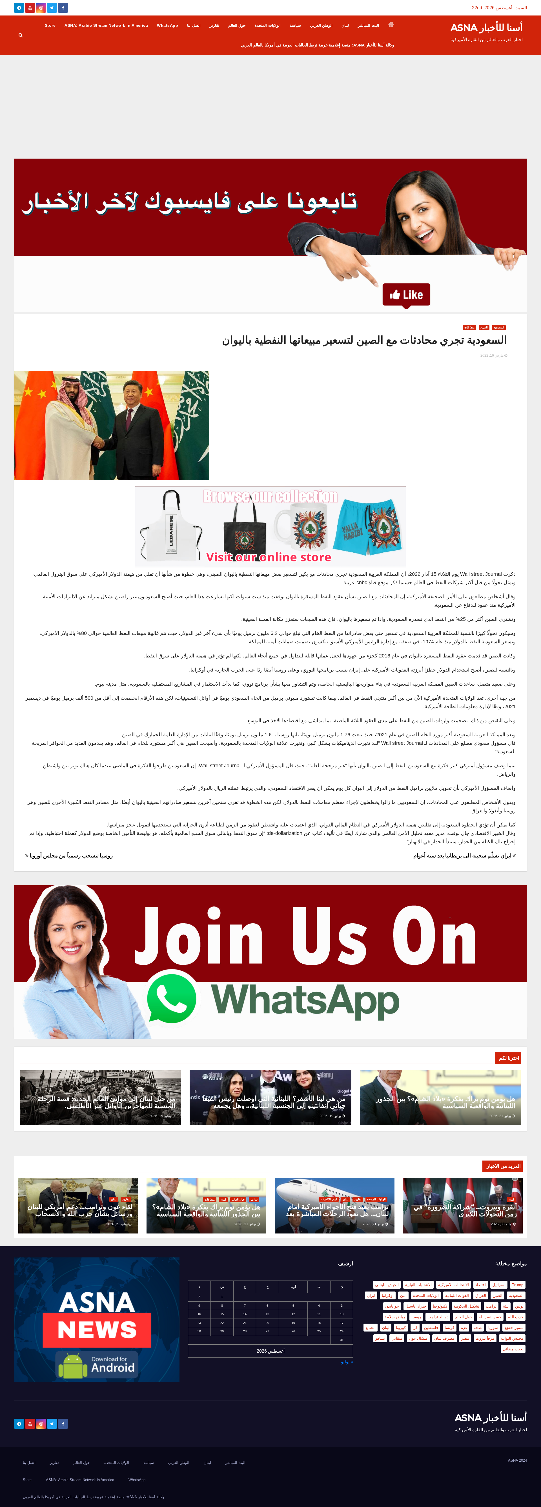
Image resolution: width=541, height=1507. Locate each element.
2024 (523, 1460)
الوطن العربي (321, 25)
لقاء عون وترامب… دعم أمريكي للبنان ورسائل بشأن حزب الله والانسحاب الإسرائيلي (79, 1214)
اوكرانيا (388, 1295)
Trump (518, 1284)
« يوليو (347, 1361)
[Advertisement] (270, 97)
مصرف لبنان (444, 1338)
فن (415, 1327)
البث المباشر (368, 25)
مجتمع (370, 1327)
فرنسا (449, 1327)
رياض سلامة (395, 1317)
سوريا (493, 1327)
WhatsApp (167, 25)
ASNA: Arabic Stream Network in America (106, 25)
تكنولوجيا (440, 1306)
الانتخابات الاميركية (453, 1284)
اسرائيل (498, 1284)
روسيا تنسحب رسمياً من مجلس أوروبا (70, 856)
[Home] (391, 25)
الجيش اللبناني (387, 1284)
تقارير (214, 25)
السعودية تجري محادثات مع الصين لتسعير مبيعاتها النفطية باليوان (364, 339)
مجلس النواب (512, 1338)
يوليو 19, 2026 (330, 1116)
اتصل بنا (194, 25)
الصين (484, 327)
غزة (464, 1327)
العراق (480, 1295)
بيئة (506, 1306)
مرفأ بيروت (485, 1338)
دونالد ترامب (437, 1317)
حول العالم (237, 25)
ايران (371, 1295)
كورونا (401, 1327)
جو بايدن (392, 1306)
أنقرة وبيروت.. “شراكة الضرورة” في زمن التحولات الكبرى (465, 1210)
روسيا (416, 1317)
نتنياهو (380, 1338)
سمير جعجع (514, 1327)
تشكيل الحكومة (466, 1306)
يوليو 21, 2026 (500, 1116)
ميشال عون (418, 1338)
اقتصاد (480, 1284)
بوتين (519, 1306)
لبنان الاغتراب (329, 1199)
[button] (21, 35)
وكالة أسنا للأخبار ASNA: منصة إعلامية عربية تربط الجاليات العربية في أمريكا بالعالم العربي (317, 45)
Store (50, 25)
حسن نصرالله (490, 1317)
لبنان (345, 25)
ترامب (491, 1306)
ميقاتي (396, 1338)
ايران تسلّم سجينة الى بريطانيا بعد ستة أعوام (463, 856)
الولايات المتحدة (268, 25)
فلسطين (431, 1327)
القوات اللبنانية (457, 1295)
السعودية (499, 327)
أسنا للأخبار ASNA (487, 28)
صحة (478, 1327)
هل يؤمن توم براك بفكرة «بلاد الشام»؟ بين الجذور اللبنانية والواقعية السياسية (446, 1102)
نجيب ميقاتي (513, 1349)
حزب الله (516, 1317)
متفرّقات (469, 327)
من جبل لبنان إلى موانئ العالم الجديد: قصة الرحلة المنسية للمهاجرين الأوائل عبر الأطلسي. (106, 1102)
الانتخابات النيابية (418, 1284)
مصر (465, 1338)
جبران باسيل (415, 1306)
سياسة (295, 25)
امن (403, 1295)
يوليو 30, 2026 (501, 1224)
